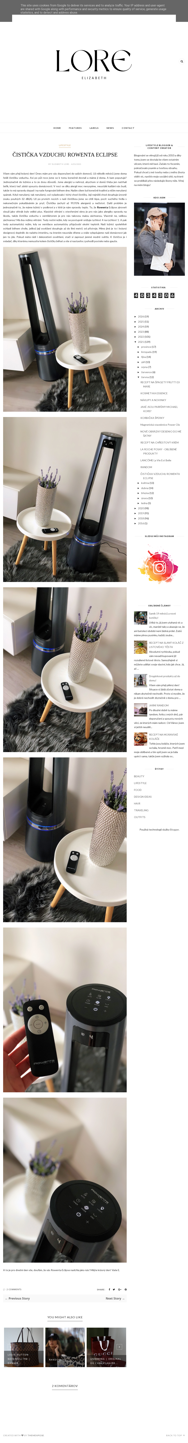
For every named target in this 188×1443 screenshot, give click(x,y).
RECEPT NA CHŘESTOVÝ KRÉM (159, 442)
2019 (141, 513)
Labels (94, 128)
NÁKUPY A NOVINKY (153, 400)
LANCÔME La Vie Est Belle (155, 460)
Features (75, 128)
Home (57, 128)
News (110, 128)
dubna (144, 488)
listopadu (146, 351)
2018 (141, 518)
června (145, 377)
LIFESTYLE (65, 145)
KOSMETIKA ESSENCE (154, 393)
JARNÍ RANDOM (159, 705)
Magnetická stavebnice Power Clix (160, 424)
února (144, 498)
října (143, 356)
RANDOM (55, 1359)
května (145, 482)
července (146, 372)
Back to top (174, 1435)
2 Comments (14, 1289)
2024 (141, 326)
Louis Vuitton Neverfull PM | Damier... (19, 1359)
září (143, 362)
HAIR (137, 803)
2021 (141, 341)
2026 (141, 316)
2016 (141, 523)
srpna (144, 367)
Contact (128, 128)
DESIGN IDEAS (143, 796)
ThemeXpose (36, 1435)
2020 (141, 508)
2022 (141, 336)
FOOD (138, 789)
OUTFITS (139, 817)
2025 (141, 321)
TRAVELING (141, 810)
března (145, 493)
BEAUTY (139, 776)
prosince (146, 346)
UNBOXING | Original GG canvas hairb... (105, 1361)
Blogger (174, 829)
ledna (144, 503)
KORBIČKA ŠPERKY (152, 417)
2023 (141, 331)
